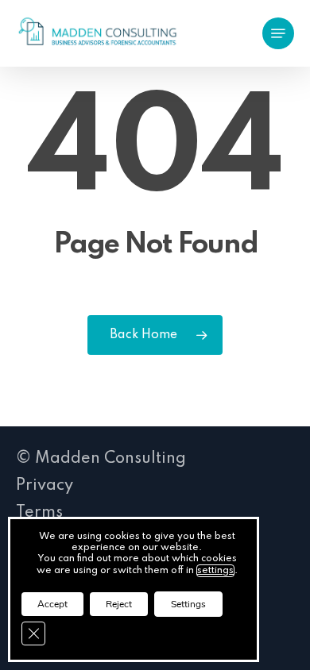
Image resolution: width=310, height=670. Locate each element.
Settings (188, 604)
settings (215, 571)
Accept (52, 604)
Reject (119, 604)
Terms (39, 513)
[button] (278, 33)
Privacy (44, 486)
